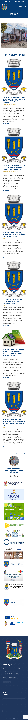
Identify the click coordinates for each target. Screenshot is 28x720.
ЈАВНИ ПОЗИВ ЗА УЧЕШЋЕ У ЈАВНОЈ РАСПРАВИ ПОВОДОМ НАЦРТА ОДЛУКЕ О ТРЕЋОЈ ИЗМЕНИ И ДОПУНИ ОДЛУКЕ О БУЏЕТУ (14, 422)
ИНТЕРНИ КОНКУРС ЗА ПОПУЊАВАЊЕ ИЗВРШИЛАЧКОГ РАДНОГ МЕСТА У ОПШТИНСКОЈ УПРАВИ (13, 301)
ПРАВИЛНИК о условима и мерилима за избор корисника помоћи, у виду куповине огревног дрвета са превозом (14, 99)
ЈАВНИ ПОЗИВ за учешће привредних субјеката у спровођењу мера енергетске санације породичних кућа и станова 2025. (13, 352)
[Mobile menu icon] (25, 6)
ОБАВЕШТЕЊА (6, 700)
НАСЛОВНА (5, 694)
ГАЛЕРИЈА (5, 702)
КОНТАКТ (5, 697)
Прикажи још (6, 123)
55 (24, 453)
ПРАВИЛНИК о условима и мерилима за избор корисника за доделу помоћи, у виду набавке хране (14, 167)
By (6, 104)
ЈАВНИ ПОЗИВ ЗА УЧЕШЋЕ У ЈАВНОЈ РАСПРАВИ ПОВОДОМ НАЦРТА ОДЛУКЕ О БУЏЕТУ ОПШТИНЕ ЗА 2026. (14, 234)
